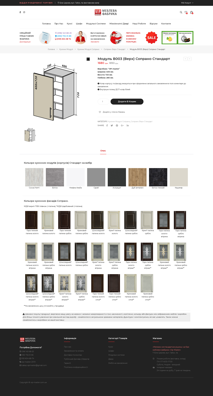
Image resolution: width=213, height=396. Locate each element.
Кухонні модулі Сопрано (88, 49)
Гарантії (67, 363)
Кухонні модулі (66, 49)
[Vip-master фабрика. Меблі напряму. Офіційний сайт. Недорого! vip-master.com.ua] (106, 12)
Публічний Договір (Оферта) (76, 359)
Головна (51, 49)
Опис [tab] (103, 151)
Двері (110, 359)
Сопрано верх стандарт (114, 49)
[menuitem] (46, 23)
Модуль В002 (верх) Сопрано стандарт (190, 59)
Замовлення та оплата (74, 351)
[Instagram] (24, 12)
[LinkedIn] (128, 126)
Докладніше (25, 42)
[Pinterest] (117, 126)
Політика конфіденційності (76, 367)
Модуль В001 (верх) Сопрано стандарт (185, 59)
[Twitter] (112, 126)
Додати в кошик (127, 101)
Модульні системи (116, 355)
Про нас (67, 347)
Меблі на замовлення (117, 363)
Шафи (111, 351)
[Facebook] (20, 12)
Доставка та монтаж (73, 355)
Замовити (95, 42)
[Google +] (122, 126)
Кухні (110, 347)
